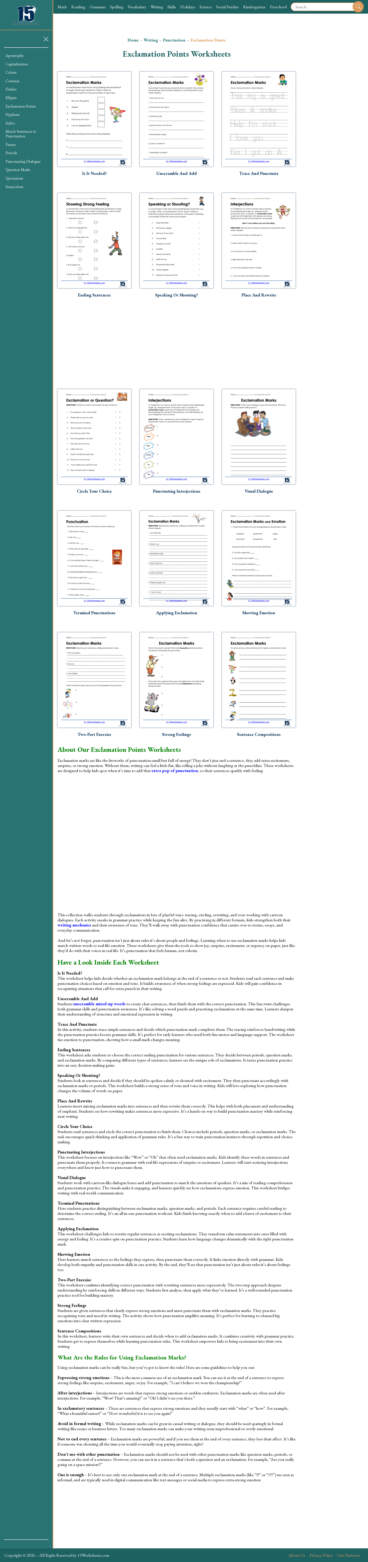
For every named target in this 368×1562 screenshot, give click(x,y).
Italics (10, 123)
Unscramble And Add (176, 173)
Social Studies (227, 7)
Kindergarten (254, 7)
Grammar (98, 7)
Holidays (187, 7)
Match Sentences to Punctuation (21, 133)
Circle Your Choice (94, 491)
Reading (78, 7)
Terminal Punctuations (94, 613)
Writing (157, 7)
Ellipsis (11, 97)
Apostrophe (15, 55)
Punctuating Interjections (176, 491)
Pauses (11, 144)
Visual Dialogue (259, 491)
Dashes (11, 89)
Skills (171, 7)
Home (133, 40)
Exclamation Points (21, 106)
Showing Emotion (258, 613)
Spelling (116, 7)
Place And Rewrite (259, 295)
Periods (11, 152)
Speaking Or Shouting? (176, 295)
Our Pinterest (348, 1555)
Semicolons (14, 186)
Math (62, 7)
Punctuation (174, 40)
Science (206, 7)
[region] (26, 793)
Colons (11, 72)
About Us (296, 1555)
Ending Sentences (94, 295)
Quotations (14, 178)
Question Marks (18, 169)
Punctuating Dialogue (23, 161)
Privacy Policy (321, 1555)
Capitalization (17, 64)
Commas (13, 80)
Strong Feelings (176, 734)
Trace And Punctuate (259, 173)
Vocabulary (137, 7)
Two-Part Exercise (94, 734)
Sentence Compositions (259, 734)
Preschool (278, 7)
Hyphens (13, 114)
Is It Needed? (94, 173)
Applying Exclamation (176, 613)
